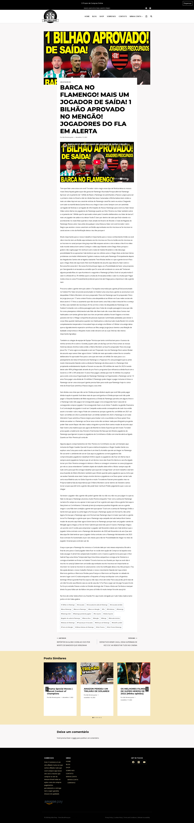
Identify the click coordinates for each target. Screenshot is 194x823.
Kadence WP (74, 817)
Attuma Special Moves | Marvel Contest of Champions (59, 691)
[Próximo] (147, 689)
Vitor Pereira (100, 627)
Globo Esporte (108, 614)
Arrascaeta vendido (116, 605)
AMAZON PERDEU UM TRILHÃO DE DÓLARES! (96, 690)
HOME (87, 16)
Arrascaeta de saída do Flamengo (97, 605)
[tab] (92, 717)
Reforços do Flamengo (102, 623)
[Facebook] (133, 762)
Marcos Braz (86, 618)
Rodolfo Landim (117, 623)
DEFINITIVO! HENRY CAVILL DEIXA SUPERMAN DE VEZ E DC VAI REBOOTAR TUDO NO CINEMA (118, 641)
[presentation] (60, 673)
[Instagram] (139, 762)
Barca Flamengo (66, 609)
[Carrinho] (146, 16)
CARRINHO (71, 783)
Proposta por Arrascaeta (85, 623)
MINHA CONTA (71, 776)
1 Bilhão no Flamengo (68, 605)
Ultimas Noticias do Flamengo (84, 627)
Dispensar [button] (187, 3)
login (74, 738)
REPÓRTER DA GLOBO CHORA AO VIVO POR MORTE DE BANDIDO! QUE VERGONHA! (73, 641)
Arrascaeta (80, 605)
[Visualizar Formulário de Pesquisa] (150, 16)
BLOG (94, 16)
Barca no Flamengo (80, 609)
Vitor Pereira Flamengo (114, 627)
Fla (103, 609)
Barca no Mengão (94, 609)
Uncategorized (65, 82)
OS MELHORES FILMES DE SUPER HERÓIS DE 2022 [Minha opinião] (133, 691)
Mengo (103, 618)
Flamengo (120, 609)
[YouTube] (144, 762)
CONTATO (123, 16)
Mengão (96, 618)
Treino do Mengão (67, 627)
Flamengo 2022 (66, 614)
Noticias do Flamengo (68, 623)
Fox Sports (97, 614)
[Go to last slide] (47, 689)
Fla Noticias (110, 609)
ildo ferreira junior (68, 137)
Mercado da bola (114, 618)
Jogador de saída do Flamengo (70, 618)
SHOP (102, 16)
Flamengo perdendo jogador (82, 614)
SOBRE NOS (111, 16)
